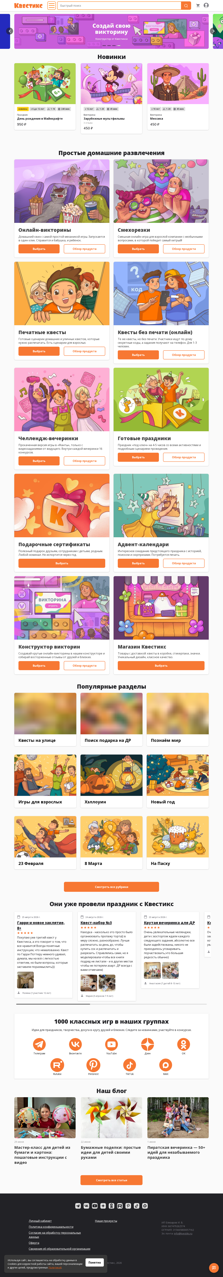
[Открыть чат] (214, 1268)
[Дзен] (103, 1206)
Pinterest (93, 1074)
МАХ (165, 1074)
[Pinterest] (128, 1206)
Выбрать (39, 249)
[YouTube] (95, 1206)
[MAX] (145, 1206)
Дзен (148, 1053)
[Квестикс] (28, 5)
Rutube (57, 1074)
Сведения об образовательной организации (59, 1249)
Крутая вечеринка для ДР (169, 922)
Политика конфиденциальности (51, 1227)
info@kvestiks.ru (183, 1233)
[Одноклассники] (111, 1206)
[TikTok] (136, 1206)
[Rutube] (120, 1206)
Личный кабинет (40, 1221)
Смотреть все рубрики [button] (111, 887)
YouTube (111, 1053)
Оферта (34, 1243)
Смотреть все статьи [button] (111, 1180)
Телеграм (39, 1053)
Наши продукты (106, 1221)
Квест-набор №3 (96, 922)
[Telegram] (78, 1206)
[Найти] (186, 5)
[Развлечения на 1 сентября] (111, 31)
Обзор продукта (85, 249)
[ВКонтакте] (86, 1206)
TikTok (130, 1074)
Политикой (54, 1267)
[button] (9, 31)
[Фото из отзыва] (25, 980)
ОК (183, 1053)
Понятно (95, 1262)
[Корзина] (198, 5)
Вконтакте (75, 1053)
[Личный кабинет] (206, 6)
